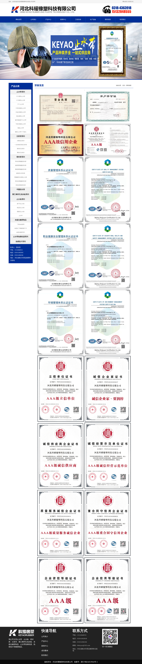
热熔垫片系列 (21, 241)
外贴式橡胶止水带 (21, 112)
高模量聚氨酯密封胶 (20, 169)
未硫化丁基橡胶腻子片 (20, 228)
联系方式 (130, 1)
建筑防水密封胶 (20, 173)
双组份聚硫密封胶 (21, 185)
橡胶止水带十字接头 (20, 132)
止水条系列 (21, 199)
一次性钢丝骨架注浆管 (20, 144)
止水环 (21, 215)
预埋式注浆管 (20, 148)
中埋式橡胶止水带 (21, 108)
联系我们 (123, 19)
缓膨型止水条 (20, 211)
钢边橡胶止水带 (20, 116)
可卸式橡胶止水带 (21, 124)
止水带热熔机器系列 (20, 237)
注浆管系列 (21, 136)
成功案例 (44, 650)
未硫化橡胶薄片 (20, 232)
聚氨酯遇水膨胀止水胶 (20, 177)
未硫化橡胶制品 (21, 220)
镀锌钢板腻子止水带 (20, 120)
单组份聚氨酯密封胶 (20, 161)
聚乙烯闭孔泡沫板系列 (20, 194)
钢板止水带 (21, 128)
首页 (123, 85)
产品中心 (48, 19)
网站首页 (125, 1)
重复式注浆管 (20, 152)
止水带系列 (21, 92)
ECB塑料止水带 (20, 100)
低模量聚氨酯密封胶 (20, 165)
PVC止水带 (21, 104)
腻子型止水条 (20, 203)
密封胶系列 (21, 157)
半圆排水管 (21, 189)
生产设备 (93, 19)
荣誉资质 (108, 19)
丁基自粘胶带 (20, 224)
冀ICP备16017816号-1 (89, 662)
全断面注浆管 (20, 140)
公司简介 (33, 19)
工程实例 (78, 19)
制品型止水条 (20, 207)
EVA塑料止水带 (20, 96)
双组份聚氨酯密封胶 (20, 181)
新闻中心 (63, 19)
